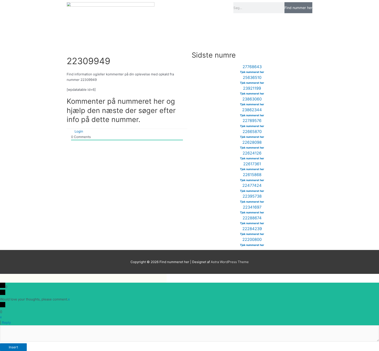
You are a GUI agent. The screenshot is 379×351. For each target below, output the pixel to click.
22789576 (252, 120)
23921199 (252, 88)
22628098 (252, 142)
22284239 (252, 228)
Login (78, 131)
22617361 (252, 164)
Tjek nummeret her (252, 72)
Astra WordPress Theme (230, 262)
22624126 (252, 153)
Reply (6, 322)
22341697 (252, 207)
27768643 (252, 66)
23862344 (252, 109)
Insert (13, 347)
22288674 (252, 218)
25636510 (252, 77)
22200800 (252, 239)
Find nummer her (298, 7)
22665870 (252, 131)
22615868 (252, 174)
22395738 (252, 196)
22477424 (252, 185)
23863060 (252, 99)
